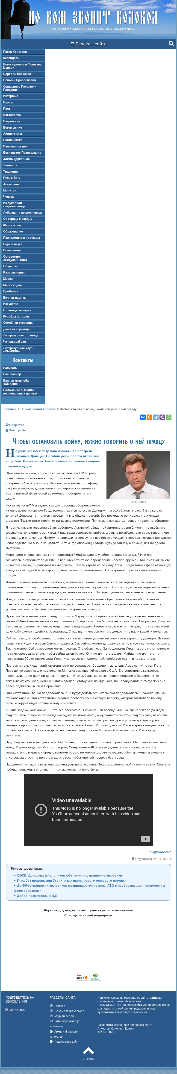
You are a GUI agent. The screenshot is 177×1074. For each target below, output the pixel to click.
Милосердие (12, 285)
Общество (10, 266)
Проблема (10, 291)
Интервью (10, 96)
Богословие (12, 115)
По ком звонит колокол (38, 409)
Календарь (11, 58)
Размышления (14, 272)
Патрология (12, 121)
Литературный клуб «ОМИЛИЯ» (17, 349)
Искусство (10, 304)
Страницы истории (17, 310)
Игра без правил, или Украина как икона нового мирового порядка (71, 880)
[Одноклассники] (149, 417)
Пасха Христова (15, 51)
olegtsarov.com (160, 852)
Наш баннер (12, 374)
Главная (10, 409)
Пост (6, 108)
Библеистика (12, 140)
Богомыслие (12, 127)
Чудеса (8, 196)
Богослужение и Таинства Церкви (22, 66)
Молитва (9, 190)
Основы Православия (19, 80)
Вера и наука (12, 244)
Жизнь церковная (16, 159)
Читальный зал (14, 341)
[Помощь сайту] (88, 979)
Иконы (8, 102)
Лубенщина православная (22, 212)
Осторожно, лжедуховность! (15, 258)
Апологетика (12, 133)
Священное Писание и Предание (19, 88)
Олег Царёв (17, 430)
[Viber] (162, 417)
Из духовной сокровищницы (14, 204)
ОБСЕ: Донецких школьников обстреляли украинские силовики (69, 875)
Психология (12, 250)
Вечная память (14, 297)
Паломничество (15, 146)
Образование (13, 231)
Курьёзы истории (16, 316)
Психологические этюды (21, 237)
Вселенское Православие (22, 152)
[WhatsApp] (168, 417)
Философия (12, 225)
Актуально (11, 184)
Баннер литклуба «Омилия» (16, 382)
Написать (10, 368)
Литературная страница (20, 335)
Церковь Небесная (17, 74)
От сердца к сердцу (17, 219)
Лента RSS (17, 1009)
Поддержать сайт (65, 1041)
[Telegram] (156, 417)
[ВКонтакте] (143, 417)
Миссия (9, 278)
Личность (10, 165)
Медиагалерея (64, 1016)
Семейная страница (17, 322)
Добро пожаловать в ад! (37, 895)
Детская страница (16, 329)
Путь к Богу (11, 177)
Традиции (10, 171)
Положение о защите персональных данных (20, 391)
